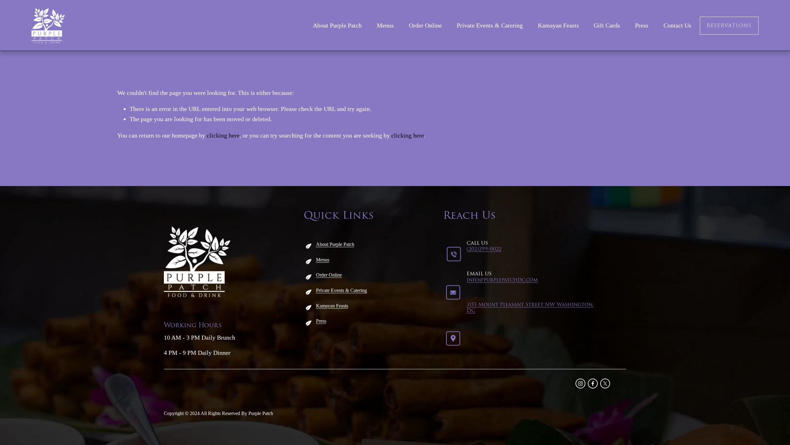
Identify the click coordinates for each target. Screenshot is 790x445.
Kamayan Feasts (558, 25)
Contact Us (677, 25)
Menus (385, 25)
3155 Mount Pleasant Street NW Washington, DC (530, 308)
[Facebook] (593, 383)
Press (641, 25)
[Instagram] (580, 383)
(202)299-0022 (484, 249)
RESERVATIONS (729, 25)
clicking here (223, 135)
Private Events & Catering (490, 25)
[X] (605, 383)
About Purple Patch (337, 25)
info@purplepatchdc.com (502, 280)
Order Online (425, 25)
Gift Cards (607, 25)
